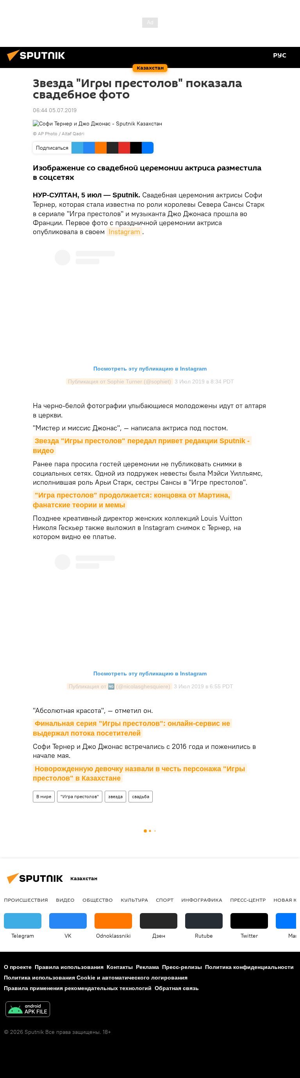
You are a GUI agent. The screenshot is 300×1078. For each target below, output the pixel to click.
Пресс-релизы (182, 967)
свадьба (140, 796)
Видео (65, 899)
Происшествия (26, 899)
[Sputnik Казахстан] (38, 62)
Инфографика (201, 899)
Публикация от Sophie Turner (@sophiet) (119, 381)
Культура (134, 899)
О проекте (18, 967)
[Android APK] (27, 1010)
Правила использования (69, 967)
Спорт (164, 899)
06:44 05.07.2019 (55, 110)
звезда (115, 796)
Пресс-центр (248, 899)
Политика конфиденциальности (249, 967)
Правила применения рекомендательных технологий (78, 988)
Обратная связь (177, 988)
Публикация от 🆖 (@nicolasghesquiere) (119, 686)
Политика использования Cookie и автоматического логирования (96, 977)
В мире (43, 796)
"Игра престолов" (80, 796)
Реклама (147, 967)
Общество (97, 899)
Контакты (120, 967)
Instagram (124, 231)
